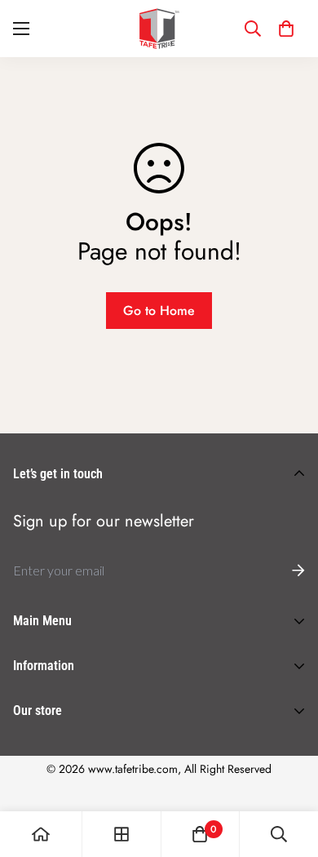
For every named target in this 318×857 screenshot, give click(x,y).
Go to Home (159, 310)
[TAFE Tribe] (159, 28)
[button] (286, 28)
